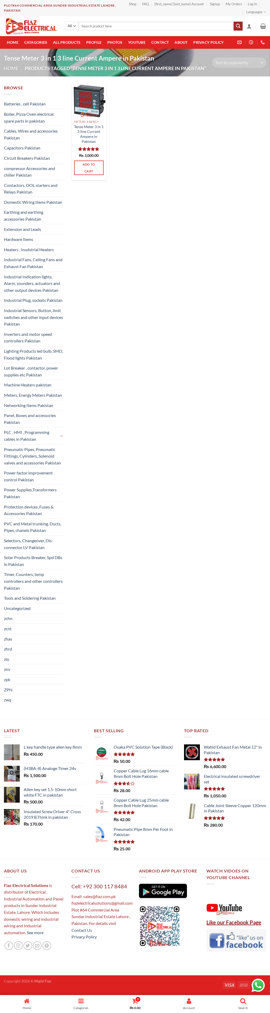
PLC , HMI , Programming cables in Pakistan (26, 436)
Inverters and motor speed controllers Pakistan (28, 337)
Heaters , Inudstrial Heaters (29, 249)
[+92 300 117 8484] (263, 42)
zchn (8, 618)
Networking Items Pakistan (28, 405)
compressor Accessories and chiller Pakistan (29, 172)
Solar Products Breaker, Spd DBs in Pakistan (33, 561)
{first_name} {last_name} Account (179, 4)
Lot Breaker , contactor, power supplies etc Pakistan (31, 371)
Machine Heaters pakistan (27, 384)
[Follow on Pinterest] (46, 945)
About (181, 42)
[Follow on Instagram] (18, 945)
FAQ (145, 4)
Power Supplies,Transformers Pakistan (30, 493)
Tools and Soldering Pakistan (30, 597)
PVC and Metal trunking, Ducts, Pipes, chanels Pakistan (32, 527)
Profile (94, 42)
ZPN (8, 689)
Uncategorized (17, 608)
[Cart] (263, 26)
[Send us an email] (37, 945)
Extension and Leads (22, 229)
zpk (7, 679)
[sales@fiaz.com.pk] (240, 42)
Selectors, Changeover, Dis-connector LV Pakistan (28, 544)
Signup (215, 4)
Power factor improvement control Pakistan (28, 476)
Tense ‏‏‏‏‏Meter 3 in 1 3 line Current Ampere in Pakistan (89, 134)
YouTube (137, 42)
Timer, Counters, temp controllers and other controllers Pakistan (33, 581)
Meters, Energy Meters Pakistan (33, 395)
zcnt (8, 628)
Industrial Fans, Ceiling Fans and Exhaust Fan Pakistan (33, 263)
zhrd (8, 648)
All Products (66, 42)
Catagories (35, 42)
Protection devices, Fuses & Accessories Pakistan (29, 510)
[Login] (249, 26)
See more (35, 932)
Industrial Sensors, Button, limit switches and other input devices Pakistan (33, 317)
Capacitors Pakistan (22, 147)
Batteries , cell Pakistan (25, 103)
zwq (7, 699)
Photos (115, 42)
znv (7, 669)
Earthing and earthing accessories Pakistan (23, 215)
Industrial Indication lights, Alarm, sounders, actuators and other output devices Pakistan (32, 283)
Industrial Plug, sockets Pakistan (33, 300)
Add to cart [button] (89, 168)
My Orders (234, 4)
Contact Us (81, 930)
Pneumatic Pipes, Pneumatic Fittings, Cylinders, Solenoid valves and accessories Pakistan (32, 456)
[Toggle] (61, 436)
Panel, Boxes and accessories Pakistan (30, 419)
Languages (254, 12)
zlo (6, 659)
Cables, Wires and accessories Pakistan (31, 134)
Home (12, 42)
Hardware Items (18, 239)
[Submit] (238, 26)
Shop (132, 4)
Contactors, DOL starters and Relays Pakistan (30, 189)
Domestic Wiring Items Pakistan (33, 202)
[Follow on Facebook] (8, 945)
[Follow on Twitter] (27, 945)
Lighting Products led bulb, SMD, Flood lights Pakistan (33, 354)
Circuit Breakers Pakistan (27, 158)
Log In (252, 4)
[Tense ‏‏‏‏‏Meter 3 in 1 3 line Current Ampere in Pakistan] (88, 100)
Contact (160, 42)
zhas (8, 638)
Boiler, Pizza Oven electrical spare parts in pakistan (29, 117)
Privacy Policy (208, 42)
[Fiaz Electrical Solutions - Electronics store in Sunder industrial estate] (30, 26)
